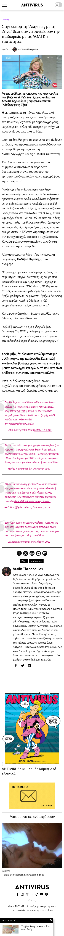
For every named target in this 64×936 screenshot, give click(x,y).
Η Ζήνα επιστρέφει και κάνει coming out (23, 874)
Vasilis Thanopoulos (30, 49)
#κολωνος (20, 423)
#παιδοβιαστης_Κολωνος (39, 501)
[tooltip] (19, 553)
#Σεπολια (29, 423)
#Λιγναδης (22, 411)
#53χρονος (10, 423)
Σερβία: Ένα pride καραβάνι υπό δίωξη (35, 928)
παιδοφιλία (36, 561)
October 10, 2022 (43, 430)
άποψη (6, 19)
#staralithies (25, 402)
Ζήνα (24, 561)
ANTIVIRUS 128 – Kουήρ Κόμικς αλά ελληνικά (29, 771)
